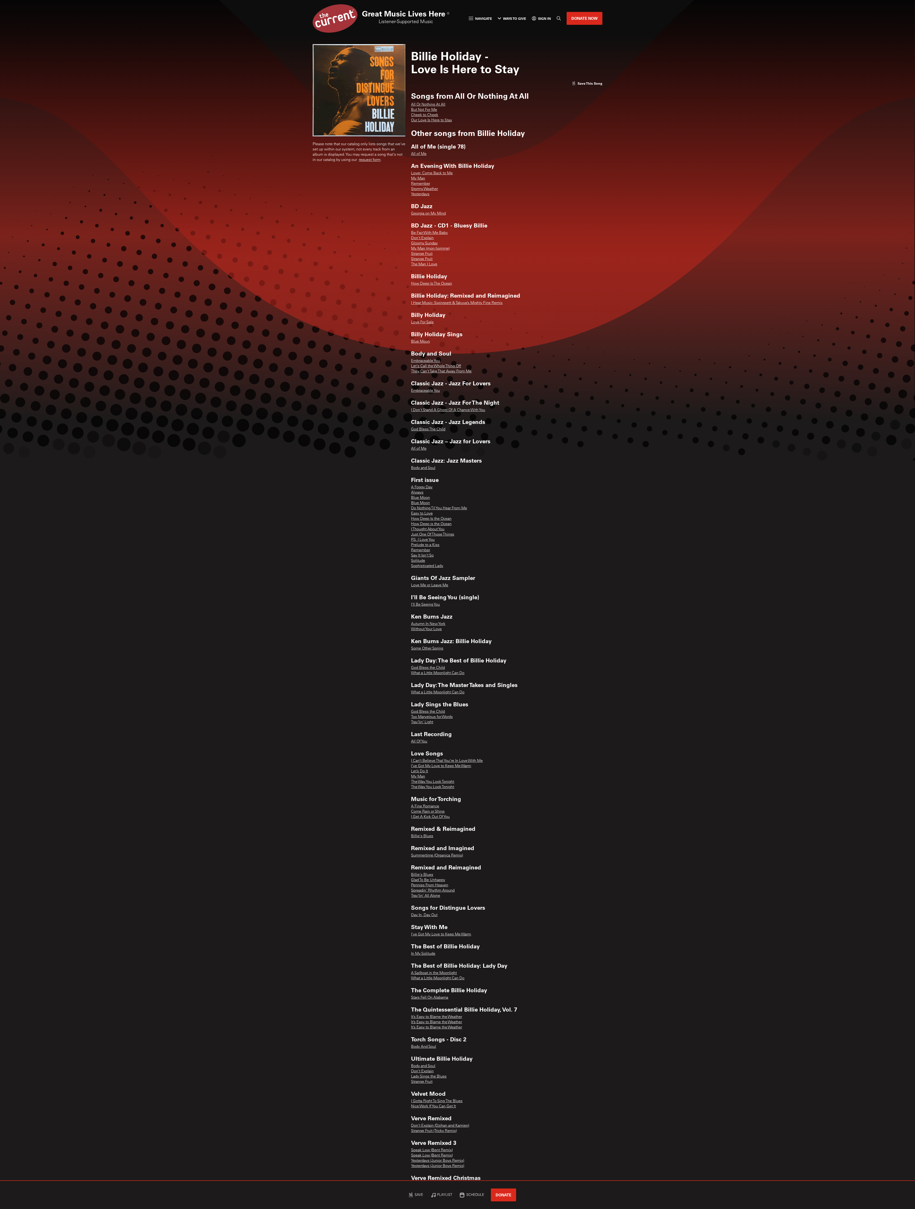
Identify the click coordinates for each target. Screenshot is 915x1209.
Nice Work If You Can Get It (433, 1106)
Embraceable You (425, 361)
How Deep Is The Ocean (431, 284)
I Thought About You (427, 529)
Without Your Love (426, 629)
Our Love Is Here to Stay (431, 120)
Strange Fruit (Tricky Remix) (434, 1131)
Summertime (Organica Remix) (437, 856)
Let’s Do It (419, 771)
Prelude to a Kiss (425, 545)
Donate (503, 1194)
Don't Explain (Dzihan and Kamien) (440, 1126)
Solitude (418, 561)
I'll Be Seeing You (425, 605)
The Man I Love (424, 264)
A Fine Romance (425, 806)
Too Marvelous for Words (432, 717)
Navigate (483, 18)
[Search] (559, 18)
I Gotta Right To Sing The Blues (437, 1101)
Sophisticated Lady (427, 566)
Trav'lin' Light (422, 722)
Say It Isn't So (422, 556)
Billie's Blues (422, 836)
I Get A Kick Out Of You (430, 817)
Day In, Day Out (424, 915)
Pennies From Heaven (429, 885)
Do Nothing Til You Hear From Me (439, 508)
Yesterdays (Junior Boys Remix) (437, 1161)
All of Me (419, 154)
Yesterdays (420, 194)
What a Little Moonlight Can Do (437, 673)
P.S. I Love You (423, 540)
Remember (420, 184)
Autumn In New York (428, 624)
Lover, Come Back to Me (432, 173)
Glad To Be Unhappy (428, 880)
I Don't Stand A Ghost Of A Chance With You (448, 410)
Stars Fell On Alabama (429, 998)
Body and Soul (423, 468)
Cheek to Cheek (424, 115)
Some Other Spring (427, 649)
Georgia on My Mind (428, 214)
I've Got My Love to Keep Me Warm (441, 934)
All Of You (419, 742)
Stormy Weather (424, 189)
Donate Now (584, 18)
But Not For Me (424, 110)
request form (370, 160)
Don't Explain (422, 238)
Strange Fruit (421, 254)
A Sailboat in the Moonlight (434, 973)
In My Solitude (423, 954)
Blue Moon (420, 342)
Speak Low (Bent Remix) (432, 1150)
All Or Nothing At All (428, 105)
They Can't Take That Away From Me (441, 371)
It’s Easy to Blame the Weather (436, 1017)
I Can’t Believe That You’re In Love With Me (447, 761)
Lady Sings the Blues (429, 1077)
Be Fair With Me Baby (429, 233)
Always (417, 493)
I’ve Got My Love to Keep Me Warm (441, 766)
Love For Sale (422, 322)
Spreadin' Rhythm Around (433, 891)
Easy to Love (422, 514)
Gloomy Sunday (424, 243)
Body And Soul (423, 1047)
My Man (418, 179)
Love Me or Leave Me (429, 585)
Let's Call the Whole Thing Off (436, 366)
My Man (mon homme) (430, 249)
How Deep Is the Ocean (431, 519)
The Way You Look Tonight (432, 782)
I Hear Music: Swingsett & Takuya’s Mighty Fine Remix (457, 303)
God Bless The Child (428, 429)
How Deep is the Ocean (431, 524)
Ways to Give (514, 18)
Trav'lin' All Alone (425, 896)
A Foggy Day (421, 487)
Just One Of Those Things (432, 535)
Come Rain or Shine (428, 812)
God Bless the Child (428, 668)
